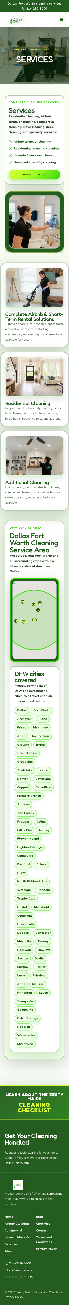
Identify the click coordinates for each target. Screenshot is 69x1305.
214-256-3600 (36, 8)
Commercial (13, 1230)
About (9, 1251)
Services (11, 1244)
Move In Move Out (18, 1237)
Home (9, 1217)
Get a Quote (32, 174)
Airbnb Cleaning (17, 1224)
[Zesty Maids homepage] (17, 19)
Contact (42, 1230)
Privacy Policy (46, 1249)
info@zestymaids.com (23, 1270)
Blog (39, 1217)
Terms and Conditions (44, 1239)
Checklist (43, 1224)
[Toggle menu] (61, 19)
